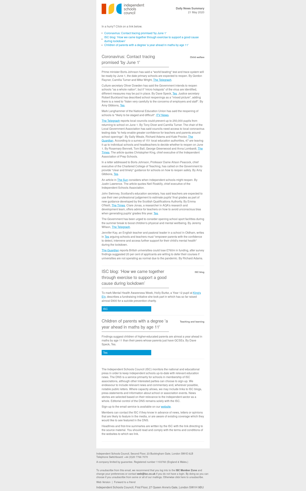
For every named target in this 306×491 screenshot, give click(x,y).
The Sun (122, 180)
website (166, 406)
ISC (105, 309)
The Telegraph (162, 80)
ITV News (162, 115)
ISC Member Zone (186, 470)
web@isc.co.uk (146, 473)
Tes (174, 93)
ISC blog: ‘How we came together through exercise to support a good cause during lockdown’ (151, 39)
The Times (118, 205)
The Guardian (110, 250)
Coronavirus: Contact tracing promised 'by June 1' (135, 33)
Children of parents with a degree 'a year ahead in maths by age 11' (146, 45)
